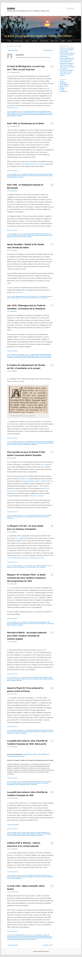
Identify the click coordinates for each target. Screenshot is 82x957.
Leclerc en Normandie (37, 235)
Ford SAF (12, 679)
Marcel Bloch (10, 783)
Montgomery (45, 235)
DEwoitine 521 (45, 677)
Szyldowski (33, 835)
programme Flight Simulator (31, 481)
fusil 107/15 (20, 936)
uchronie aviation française (24, 444)
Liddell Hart (31, 731)
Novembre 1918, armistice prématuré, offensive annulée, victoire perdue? (67, 54)
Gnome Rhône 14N (39, 832)
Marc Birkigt (48, 781)
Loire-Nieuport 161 (43, 623)
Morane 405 (50, 623)
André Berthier (38, 935)
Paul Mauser (12, 939)
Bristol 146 (25, 622)
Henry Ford (28, 679)
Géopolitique (34, 41)
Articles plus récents (48, 50)
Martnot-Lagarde (17, 783)
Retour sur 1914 (54, 41)
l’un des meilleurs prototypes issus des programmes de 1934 (25, 558)
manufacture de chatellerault (33, 938)
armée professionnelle (45, 296)
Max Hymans (45, 443)
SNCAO (15, 625)
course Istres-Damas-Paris (13, 443)
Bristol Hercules (38, 677)
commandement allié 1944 (29, 113)
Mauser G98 (43, 938)
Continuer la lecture (13, 108)
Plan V (26, 567)
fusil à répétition (31, 936)
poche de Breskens (11, 116)
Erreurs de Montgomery (40, 113)
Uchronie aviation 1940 (33, 567)
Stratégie (63, 41)
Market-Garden (35, 114)
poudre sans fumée (25, 939)
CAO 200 (30, 622)
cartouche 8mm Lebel (12, 936)
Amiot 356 (31, 677)
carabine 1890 (46, 935)
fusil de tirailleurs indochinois (42, 936)
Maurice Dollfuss (44, 679)
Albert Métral (30, 441)
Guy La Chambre (36, 565)
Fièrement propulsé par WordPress (41, 951)
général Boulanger (14, 938)
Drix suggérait (19, 538)
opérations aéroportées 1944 (45, 114)
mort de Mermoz (25, 783)
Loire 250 (36, 623)
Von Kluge (23, 236)
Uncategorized (63, 91)
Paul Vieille (18, 939)
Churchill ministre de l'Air (37, 730)
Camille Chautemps (48, 441)
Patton (46, 175)
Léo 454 (33, 679)
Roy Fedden (13, 680)
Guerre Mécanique (44, 41)
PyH (20, 46)
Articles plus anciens (12, 50)
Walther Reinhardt (27, 357)
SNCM (49, 877)
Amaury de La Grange (39, 441)
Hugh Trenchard (15, 731)
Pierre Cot (15, 444)
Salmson (18, 784)
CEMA (34, 622)
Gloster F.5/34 (40, 515)
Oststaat (38, 356)
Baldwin (29, 730)
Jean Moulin (32, 443)
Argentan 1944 (38, 234)
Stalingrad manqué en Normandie (34, 164)
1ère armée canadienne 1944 (42, 111)
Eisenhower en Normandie (18, 235)
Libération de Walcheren (25, 114)
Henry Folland (31, 623)
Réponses (19, 116)
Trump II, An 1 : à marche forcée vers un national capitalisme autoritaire (67, 49)
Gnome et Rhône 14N (31, 781)
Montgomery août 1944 (26, 175)
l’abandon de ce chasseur (36, 496)
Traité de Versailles (14, 298)
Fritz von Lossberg (15, 356)
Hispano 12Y (46, 832)
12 (52, 185)
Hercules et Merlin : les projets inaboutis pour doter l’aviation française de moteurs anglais (27, 635)
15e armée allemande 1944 (29, 111)
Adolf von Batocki (35, 354)
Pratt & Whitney (44, 783)
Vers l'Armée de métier (25, 298)
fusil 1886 (25, 936)
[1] (49, 88)
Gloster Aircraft (39, 622)
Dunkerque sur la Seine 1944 (34, 174)
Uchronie (69, 41)
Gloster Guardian (48, 515)
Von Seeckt (33, 298)
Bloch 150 (30, 565)
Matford (37, 679)
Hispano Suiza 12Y (45, 565)
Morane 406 (16, 567)
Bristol (24, 781)
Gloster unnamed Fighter (12, 623)
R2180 (45, 877)
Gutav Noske (23, 356)
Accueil (9, 41)
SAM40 (11, 8)
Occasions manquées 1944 (38, 175)
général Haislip (44, 174)
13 (52, 526)
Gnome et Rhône (30, 832)
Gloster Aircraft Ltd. (32, 515)
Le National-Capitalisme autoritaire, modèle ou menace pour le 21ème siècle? (67, 59)
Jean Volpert (38, 443)
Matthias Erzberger (31, 356)
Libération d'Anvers (15, 114)
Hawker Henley (10, 517)
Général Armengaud (24, 443)
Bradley (25, 174)
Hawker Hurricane (18, 517)
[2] (19, 103)
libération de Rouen (16, 175)
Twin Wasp (13, 878)
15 (52, 792)
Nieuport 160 (10, 625)
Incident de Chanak (24, 731)
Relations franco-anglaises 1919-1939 (43, 731)
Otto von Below (43, 356)
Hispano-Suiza (10, 834)
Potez (39, 783)
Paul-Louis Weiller (34, 783)
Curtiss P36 (36, 875)
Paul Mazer (21, 567)
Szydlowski (22, 784)
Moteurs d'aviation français (18, 877)
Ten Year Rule (17, 733)
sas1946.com (49, 481)
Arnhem (20, 113)
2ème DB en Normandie (28, 234)
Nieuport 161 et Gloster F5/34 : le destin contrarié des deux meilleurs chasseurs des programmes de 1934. (26, 577)
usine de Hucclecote (38, 517)
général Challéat (22, 938)
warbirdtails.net (22, 478)
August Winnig (43, 354)
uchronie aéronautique (28, 517)
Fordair (16, 679)
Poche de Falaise (16, 236)
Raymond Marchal (22, 835)
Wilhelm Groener (35, 357)
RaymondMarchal (11, 784)
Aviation (27, 41)
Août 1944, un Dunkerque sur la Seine (25, 123)
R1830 (42, 877)
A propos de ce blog (18, 41)
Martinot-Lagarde (31, 834)
